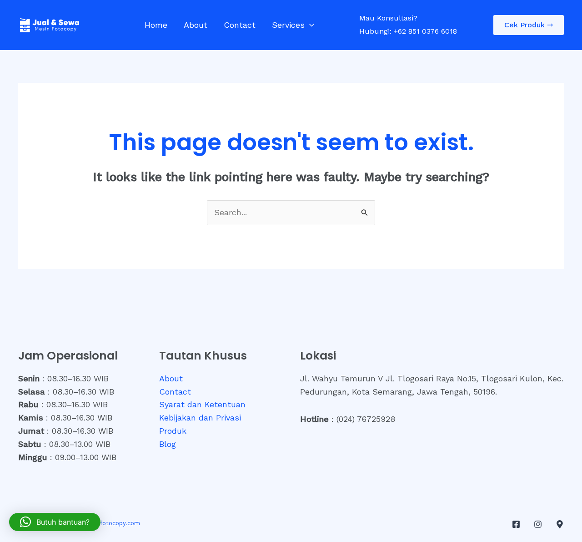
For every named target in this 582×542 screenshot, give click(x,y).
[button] (309, 25)
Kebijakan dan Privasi (200, 417)
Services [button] (288, 25)
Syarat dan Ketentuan (202, 404)
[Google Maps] (560, 524)
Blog (167, 444)
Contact (240, 25)
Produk (172, 431)
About (195, 25)
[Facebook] (516, 524)
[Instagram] (538, 524)
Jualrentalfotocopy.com (105, 523)
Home (156, 25)
